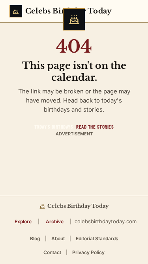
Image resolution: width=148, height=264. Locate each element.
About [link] (58, 238)
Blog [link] (35, 238)
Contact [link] (52, 252)
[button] (23, 221)
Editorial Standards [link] (97, 238)
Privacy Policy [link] (88, 252)
